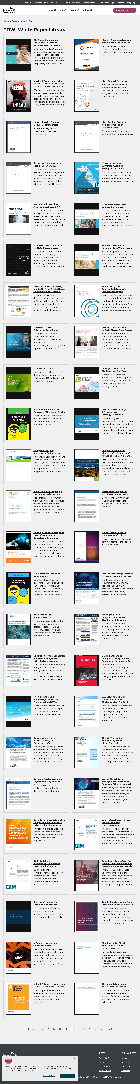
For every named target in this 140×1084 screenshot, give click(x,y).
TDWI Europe (105, 1071)
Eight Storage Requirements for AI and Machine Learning (117, 575)
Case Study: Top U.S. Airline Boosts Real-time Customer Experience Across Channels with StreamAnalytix (117, 865)
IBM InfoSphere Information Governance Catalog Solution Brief (46, 864)
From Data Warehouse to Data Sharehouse (114, 205)
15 (83, 1029)
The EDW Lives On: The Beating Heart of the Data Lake (112, 740)
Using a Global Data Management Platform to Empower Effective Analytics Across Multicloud (117, 783)
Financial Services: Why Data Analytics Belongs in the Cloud (113, 166)
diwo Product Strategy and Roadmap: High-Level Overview (114, 125)
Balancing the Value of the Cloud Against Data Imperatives (44, 740)
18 (101, 1029)
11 (60, 1029)
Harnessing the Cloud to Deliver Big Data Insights (47, 123)
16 (89, 1029)
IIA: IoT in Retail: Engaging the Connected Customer (47, 492)
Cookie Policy (27, 1070)
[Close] (74, 1058)
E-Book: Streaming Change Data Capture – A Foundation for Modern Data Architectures (117, 660)
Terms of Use (86, 1077)
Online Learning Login (126, 3)
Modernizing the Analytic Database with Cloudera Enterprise (114, 289)
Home (6, 21)
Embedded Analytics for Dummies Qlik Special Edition (49, 410)
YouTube (125, 1062)
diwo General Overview (114, 81)
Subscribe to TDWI (124, 10)
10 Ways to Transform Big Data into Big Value (114, 369)
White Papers (29, 21)
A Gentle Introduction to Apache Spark (45, 944)
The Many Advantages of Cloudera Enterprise (114, 985)
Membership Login (106, 3)
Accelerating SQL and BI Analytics (42, 616)
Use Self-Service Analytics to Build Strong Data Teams (117, 328)
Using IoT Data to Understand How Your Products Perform (49, 985)
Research (16, 21)
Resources (126, 1066)
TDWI (102, 1053)
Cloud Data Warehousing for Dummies (46, 575)
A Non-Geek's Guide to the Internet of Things (114, 534)
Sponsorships (89, 3)
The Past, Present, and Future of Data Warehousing (117, 246)
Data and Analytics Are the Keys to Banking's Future (47, 780)
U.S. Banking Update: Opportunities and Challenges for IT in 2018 (115, 699)
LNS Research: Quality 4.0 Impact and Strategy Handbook (114, 412)
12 (66, 1029)
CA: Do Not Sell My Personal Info (106, 1077)
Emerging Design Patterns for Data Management (47, 246)
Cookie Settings (49, 1076)
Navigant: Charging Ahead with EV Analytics (46, 451)
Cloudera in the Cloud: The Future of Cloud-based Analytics (113, 946)
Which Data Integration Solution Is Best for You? (115, 492)
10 (54, 1029)
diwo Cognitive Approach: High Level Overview (47, 164)
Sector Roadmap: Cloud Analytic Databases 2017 (46, 205)
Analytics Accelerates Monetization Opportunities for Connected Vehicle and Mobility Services (117, 454)
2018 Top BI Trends (43, 368)
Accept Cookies (68, 1076)
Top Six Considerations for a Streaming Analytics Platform (118, 903)
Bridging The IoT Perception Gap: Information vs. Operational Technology (48, 535)
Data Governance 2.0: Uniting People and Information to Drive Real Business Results (49, 822)
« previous (32, 1029)
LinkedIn (125, 1058)
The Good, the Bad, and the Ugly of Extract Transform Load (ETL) (45, 699)
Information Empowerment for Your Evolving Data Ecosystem (116, 822)
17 (95, 1029)
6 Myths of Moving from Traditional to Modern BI (46, 903)
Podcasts (125, 1071)
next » (110, 1029)
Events (54, 3)
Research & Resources (70, 3)
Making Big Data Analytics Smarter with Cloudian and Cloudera (114, 617)
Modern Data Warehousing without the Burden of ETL (116, 41)
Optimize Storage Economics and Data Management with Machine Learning (49, 658)
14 (77, 1029)
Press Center (104, 1066)
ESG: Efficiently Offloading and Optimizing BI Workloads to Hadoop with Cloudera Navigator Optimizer (49, 290)
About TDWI (104, 1058)
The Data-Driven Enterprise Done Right (45, 328)
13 (72, 1029)
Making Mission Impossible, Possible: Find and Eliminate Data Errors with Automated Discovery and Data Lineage (48, 85)
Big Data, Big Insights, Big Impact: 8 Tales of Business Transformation (46, 43)
